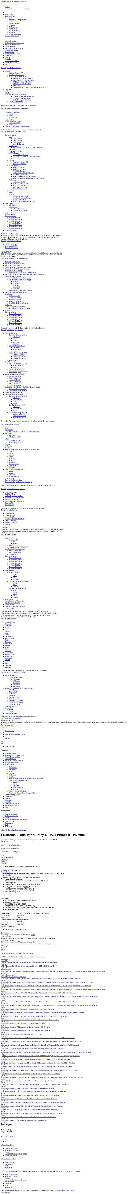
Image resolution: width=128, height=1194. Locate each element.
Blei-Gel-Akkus (10, 203)
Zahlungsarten (13, 27)
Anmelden (12, 20)
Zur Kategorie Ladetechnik (9, 510)
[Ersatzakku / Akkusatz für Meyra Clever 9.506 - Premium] (12, 1074)
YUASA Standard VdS (20, 196)
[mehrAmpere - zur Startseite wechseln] (13, 1)
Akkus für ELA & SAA (12, 265)
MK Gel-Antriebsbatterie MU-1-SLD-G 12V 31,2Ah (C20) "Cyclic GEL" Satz (46, 1066)
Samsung (8, 651)
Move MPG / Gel (18, 209)
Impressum (8, 826)
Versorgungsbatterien (11, 762)
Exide (10, 116)
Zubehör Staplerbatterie (12, 603)
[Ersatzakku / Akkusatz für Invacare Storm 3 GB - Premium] (13, 1113)
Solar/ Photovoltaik (11, 362)
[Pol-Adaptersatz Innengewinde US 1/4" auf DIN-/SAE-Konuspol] (6, 966)
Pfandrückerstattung (11, 814)
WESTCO (8, 89)
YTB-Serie (16, 85)
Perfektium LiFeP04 (11, 248)
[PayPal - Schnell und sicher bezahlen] (13, 830)
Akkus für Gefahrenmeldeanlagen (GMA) (18, 267)
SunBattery (12, 180)
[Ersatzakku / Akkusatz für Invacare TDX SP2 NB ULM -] (19, 1038)
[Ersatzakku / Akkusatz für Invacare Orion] (10, 1120)
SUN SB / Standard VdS (21, 183)
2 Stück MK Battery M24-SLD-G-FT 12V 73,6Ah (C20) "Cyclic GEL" (45, 1016)
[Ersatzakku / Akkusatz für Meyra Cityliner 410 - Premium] (24, 1077)
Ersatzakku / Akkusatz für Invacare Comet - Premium (37, 1009)
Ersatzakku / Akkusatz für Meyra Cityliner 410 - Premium (65, 1077)
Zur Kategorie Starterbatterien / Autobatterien (15, 109)
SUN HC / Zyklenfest (20, 189)
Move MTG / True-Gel (20, 210)
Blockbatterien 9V (14, 697)
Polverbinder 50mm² (15, 225)
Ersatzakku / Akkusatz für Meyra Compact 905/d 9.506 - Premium (77, 1005)
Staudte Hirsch (9, 654)
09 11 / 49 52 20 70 (7, 1136)
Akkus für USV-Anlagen (13, 276)
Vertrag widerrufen (15, 34)
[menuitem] (66, 5)
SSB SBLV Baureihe (15, 297)
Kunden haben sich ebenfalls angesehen (45, 962)
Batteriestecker (9, 570)
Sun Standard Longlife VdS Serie (19, 308)
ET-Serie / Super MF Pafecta (22, 100)
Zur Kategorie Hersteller (8, 619)
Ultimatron (8, 658)
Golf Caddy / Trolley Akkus (13, 496)
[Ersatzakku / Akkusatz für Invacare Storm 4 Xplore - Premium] (13, 1102)
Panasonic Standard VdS (20, 162)
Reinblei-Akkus (10, 214)
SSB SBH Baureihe (15, 301)
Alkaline (11, 710)
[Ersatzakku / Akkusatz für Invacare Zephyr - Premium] (11, 1088)
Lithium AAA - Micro (16, 702)
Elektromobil (9, 503)
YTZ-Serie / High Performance (22, 78)
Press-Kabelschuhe (15, 551)
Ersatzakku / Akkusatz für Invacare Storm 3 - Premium (38, 1117)
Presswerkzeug (13, 554)
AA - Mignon (13, 690)
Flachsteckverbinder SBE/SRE (18, 581)
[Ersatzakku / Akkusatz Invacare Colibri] (10, 1023)
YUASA (7, 71)
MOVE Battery (14, 153)
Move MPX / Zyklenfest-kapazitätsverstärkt (26, 156)
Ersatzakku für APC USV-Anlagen (20, 278)
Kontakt (7, 817)
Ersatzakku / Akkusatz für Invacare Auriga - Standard (46, 1048)
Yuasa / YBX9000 (14, 123)
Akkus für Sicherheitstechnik (14, 760)
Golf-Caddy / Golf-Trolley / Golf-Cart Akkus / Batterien (22, 387)
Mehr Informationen (67, 1190)
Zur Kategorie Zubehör (8, 535)
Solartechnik (9, 599)
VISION (11, 191)
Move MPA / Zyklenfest (20, 155)
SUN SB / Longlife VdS (20, 185)
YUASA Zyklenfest (19, 200)
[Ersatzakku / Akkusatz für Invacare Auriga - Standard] (15, 1048)
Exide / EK (12, 125)
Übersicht (12, 21)
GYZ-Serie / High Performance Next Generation (28, 87)
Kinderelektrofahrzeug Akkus (14, 501)
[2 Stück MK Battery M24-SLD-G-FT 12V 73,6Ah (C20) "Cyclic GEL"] (11, 1016)
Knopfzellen (9, 708)
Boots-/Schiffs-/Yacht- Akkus (14, 394)
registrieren (22, 20)
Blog (6, 807)
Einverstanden (5, 1192)
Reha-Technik (9, 764)
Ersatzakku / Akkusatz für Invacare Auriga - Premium (37, 1081)
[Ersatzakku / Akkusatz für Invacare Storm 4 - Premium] (11, 1109)
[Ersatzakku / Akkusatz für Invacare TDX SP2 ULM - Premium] (13, 1092)
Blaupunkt (8, 624)
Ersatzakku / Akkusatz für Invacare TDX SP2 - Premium (41, 1095)
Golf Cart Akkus (10, 494)
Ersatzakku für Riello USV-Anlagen (20, 290)
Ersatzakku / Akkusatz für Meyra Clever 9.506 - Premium (41, 1074)
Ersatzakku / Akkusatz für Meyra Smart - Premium (64, 978)
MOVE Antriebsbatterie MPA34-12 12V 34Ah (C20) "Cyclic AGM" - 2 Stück (45, 1059)
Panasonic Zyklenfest (19, 164)
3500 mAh (16, 686)
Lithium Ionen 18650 (15, 677)
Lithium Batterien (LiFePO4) (18, 353)
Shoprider (12, 458)
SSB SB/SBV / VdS (19, 169)
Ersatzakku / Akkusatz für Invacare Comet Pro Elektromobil (60, 1045)
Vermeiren (12, 467)
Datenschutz (9, 823)
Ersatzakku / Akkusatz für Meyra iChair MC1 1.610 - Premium (58, 1070)
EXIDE (7, 93)
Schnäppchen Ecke (11, 805)
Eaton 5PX (16, 283)
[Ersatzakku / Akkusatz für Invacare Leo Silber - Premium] (12, 1020)
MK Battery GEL (14, 435)
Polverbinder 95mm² (15, 228)
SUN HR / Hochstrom (20, 187)
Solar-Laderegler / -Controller (18, 371)
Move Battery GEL (15, 440)
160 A (15, 576)
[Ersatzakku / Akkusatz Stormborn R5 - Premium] (10, 1027)
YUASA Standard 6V (16, 73)
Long (10, 137)
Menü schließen (10, 16)
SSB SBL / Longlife (19, 171)
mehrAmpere (13, 146)
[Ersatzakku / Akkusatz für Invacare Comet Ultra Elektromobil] (21, 1041)
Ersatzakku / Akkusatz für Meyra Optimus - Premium (67, 1013)
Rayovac (7, 645)
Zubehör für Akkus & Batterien (15, 606)
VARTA (7, 660)
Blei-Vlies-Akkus (10, 135)
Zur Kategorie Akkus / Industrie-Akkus (13, 131)
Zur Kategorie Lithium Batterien (11, 241)
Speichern (4, 960)
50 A (14, 590)
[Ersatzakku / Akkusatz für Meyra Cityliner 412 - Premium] (29, 982)
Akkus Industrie (10, 675)
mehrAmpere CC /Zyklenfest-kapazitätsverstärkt (28, 147)
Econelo (11, 451)
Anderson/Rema (10, 622)
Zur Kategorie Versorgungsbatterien (12, 330)
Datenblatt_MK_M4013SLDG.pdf (16, 929)
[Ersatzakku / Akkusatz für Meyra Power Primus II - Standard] (33, 971)
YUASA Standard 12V (16, 75)
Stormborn (12, 462)
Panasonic (12, 160)
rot (13, 542)
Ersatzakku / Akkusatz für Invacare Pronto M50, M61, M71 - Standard (53, 993)
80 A (14, 574)
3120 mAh (16, 683)
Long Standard (17, 138)
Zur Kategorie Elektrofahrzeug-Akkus (13, 489)
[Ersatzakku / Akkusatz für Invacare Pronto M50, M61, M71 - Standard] (16, 993)
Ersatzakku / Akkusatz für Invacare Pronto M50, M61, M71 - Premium (53, 1002)
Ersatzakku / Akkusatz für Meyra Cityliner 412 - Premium (75, 982)
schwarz (15, 543)
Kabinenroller (9, 505)
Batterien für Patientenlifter (13, 480)
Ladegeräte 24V (10, 517)
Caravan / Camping (11, 333)
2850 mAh (16, 681)
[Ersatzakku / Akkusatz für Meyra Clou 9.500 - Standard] (31, 996)
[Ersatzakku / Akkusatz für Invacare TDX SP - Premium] (11, 1099)
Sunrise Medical (14, 464)
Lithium (11, 711)
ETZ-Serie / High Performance (22, 98)
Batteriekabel (9, 538)
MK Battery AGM (14, 437)
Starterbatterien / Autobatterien (14, 755)
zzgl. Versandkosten (15, 845)
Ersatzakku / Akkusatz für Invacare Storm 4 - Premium (39, 1109)
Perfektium (8, 643)
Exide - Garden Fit (15, 378)
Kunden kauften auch (25, 962)
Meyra (11, 457)
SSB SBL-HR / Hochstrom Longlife (24, 176)
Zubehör (7, 524)
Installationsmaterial (15, 373)
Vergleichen (5, 859)
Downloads (8, 800)
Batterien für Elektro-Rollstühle (15, 469)
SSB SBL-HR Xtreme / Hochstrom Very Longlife (28, 178)
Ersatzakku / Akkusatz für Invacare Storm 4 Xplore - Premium (46, 1102)
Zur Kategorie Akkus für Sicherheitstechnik (14, 258)
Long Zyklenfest (18, 142)
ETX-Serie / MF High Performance (24, 96)
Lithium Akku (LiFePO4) (17, 369)
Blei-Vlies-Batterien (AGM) (18, 335)
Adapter (11, 608)
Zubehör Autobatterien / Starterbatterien (17, 126)
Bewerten (4, 863)
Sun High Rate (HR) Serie (17, 306)
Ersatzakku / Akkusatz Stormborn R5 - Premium (34, 1027)
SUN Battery (17, 342)
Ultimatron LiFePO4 (19, 416)
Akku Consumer (14, 699)
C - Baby (12, 693)
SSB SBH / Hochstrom (20, 174)
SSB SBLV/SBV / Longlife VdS (23, 173)
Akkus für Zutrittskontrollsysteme (15, 292)
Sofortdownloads (14, 30)
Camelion (8, 626)
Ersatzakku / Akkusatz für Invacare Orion (33, 1120)
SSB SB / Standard (19, 167)
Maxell (7, 635)
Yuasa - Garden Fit (15, 376)
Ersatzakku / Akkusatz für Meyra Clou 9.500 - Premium (57, 1063)
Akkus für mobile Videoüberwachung (17, 269)
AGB (6, 825)
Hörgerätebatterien (10, 706)
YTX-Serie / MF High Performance (24, 80)
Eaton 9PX (16, 289)
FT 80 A (15, 579)
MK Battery (12, 149)
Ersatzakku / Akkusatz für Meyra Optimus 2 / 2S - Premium (72, 986)
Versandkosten (35, 1171)
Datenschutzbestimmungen (19, 957)
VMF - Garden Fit (14, 383)
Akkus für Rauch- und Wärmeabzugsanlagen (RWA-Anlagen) (24, 274)
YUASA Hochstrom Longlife (22, 198)
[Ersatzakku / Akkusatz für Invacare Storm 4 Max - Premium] (13, 1106)
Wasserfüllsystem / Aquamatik (14, 601)
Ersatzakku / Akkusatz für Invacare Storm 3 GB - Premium (43, 1113)
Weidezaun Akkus (10, 230)
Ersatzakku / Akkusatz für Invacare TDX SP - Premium (39, 1099)
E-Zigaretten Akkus (11, 713)
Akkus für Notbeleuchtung (13, 271)
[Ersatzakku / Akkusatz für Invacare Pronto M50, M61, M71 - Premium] (16, 1002)
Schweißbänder (10, 604)
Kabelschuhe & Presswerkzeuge (15, 549)
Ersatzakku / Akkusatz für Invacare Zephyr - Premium (38, 1088)
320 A (15, 577)
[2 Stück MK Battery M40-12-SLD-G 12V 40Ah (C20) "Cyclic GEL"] (13, 1084)
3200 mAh (16, 684)
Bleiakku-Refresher (11, 522)
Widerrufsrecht (9, 821)
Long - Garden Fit (14, 380)
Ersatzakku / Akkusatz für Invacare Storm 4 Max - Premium (43, 1106)
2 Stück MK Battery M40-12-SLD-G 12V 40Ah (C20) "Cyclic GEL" (47, 1084)
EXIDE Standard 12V (16, 102)
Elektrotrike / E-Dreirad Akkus (14, 497)
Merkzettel (12, 32)
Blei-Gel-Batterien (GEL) (17, 346)
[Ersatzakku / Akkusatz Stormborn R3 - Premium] (6, 1034)
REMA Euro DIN (14, 572)
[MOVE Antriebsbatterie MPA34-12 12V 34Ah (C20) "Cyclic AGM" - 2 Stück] (10, 1059)
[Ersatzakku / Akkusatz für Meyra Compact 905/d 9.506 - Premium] (28, 1005)
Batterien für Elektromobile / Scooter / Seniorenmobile (22, 449)
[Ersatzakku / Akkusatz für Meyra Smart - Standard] (30, 1052)
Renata (7, 647)
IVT (6, 629)
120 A (15, 592)
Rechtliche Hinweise (11, 816)
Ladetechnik (9, 796)
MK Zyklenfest (17, 151)
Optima (11, 119)
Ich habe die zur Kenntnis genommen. (24, 957)
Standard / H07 (13, 540)
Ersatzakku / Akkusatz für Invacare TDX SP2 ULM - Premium (46, 1092)
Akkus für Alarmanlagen (12, 262)
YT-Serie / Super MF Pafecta (22, 84)
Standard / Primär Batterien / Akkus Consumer (19, 688)
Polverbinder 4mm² (15, 217)
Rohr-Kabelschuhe (15, 552)
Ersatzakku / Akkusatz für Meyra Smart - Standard (75, 1052)
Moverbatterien (13, 360)
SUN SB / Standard (19, 182)
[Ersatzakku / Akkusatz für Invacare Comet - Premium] (10, 1009)
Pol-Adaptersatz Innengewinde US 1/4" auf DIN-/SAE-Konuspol (33, 966)
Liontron (7, 631)
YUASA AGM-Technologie (18, 76)
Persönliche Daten (14, 23)
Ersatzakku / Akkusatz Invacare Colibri (32, 1023)
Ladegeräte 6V (9, 513)
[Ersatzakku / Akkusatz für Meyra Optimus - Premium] (26, 1013)
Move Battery (13, 207)
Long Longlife (17, 140)
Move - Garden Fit (15, 382)
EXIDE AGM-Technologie (17, 94)
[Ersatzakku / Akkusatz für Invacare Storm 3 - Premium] (11, 1117)
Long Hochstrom (18, 144)
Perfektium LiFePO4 (19, 417)
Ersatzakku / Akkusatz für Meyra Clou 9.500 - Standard (80, 996)
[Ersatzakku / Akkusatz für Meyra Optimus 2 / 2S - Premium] (27, 986)
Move (14, 338)
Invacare (11, 455)
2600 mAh (16, 679)
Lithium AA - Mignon (16, 701)
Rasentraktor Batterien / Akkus (14, 374)
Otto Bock (12, 474)
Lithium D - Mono (14, 704)
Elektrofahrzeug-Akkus (12, 795)
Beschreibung (5, 870)
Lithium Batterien (10, 759)
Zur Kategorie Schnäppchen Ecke (11, 718)
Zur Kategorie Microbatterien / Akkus (13, 672)
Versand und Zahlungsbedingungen (16, 819)
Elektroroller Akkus (11, 492)
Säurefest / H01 (14, 545)
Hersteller (8, 802)
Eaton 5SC (16, 287)
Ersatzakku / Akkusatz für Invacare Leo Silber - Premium (41, 1020)
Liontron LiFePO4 (19, 414)
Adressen (12, 25)
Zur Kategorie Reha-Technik (10, 424)
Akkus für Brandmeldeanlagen (14, 263)
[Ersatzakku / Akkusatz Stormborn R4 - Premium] (10, 1030)
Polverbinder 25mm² (15, 221)
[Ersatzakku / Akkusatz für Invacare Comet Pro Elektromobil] (21, 1045)
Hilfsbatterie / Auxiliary (12, 112)
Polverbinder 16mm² (15, 219)
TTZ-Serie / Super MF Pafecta (22, 82)
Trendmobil (12, 466)
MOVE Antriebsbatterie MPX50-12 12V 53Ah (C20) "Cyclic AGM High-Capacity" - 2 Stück (50, 1056)
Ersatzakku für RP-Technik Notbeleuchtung (22, 272)
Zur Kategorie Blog (7, 725)
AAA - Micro (13, 692)
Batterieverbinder (10, 216)
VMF (6, 91)
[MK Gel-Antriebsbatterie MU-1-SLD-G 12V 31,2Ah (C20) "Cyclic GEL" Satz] (11, 1066)
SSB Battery (13, 165)
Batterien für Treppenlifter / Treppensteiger (18, 482)
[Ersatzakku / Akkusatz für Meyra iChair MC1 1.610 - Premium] (20, 1070)
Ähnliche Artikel (13, 962)
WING (11, 192)
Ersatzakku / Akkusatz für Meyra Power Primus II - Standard (85, 971)
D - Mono (12, 695)
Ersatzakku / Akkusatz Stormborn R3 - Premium (27, 1034)
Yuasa (11, 114)
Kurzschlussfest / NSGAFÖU (18, 547)
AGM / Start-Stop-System (13, 121)
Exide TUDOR (14, 117)
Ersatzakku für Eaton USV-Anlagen (20, 280)
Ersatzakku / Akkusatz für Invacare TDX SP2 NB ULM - (56, 1038)
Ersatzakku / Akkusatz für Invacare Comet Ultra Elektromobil (61, 1041)
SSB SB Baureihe (14, 296)
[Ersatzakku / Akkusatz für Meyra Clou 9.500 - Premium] (20, 1063)
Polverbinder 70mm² (15, 226)
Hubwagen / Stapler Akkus (13, 392)
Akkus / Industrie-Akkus (12, 757)
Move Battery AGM (15, 442)
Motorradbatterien (10, 753)
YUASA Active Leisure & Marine (23, 201)
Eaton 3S (16, 281)
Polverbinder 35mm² (15, 223)
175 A (15, 594)
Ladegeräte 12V (10, 515)
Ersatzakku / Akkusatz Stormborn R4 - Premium (34, 1030)
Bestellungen (13, 29)
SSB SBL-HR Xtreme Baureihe (19, 303)
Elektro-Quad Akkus (11, 499)
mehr (62, 874)
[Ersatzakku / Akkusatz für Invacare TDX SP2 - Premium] (12, 1095)
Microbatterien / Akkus (12, 804)
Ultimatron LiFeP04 (11, 246)
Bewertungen (15, 870)
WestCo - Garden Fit (15, 385)
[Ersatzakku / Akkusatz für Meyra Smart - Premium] (24, 978)
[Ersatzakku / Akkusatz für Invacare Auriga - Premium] (10, 1081)
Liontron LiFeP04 (10, 244)
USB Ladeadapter (10, 520)
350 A (15, 595)
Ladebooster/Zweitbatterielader (14, 519)
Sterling (11, 460)
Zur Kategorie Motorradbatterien (11, 68)
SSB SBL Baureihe (15, 299)
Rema (6, 649)
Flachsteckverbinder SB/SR (17, 588)
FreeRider (12, 453)
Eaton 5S (16, 285)
